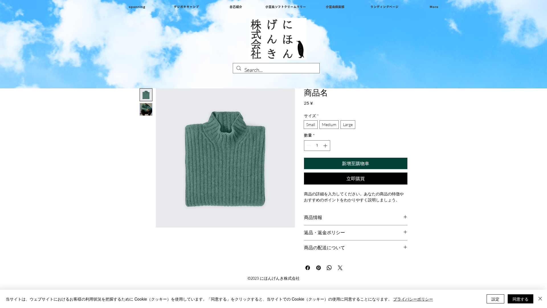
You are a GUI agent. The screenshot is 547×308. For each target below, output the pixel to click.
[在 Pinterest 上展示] (318, 267)
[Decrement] (308, 146)
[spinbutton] (317, 146)
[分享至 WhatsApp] (329, 267)
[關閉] (540, 298)
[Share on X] (340, 267)
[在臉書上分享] (307, 267)
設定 (495, 299)
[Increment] (325, 146)
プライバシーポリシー (413, 299)
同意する (520, 299)
